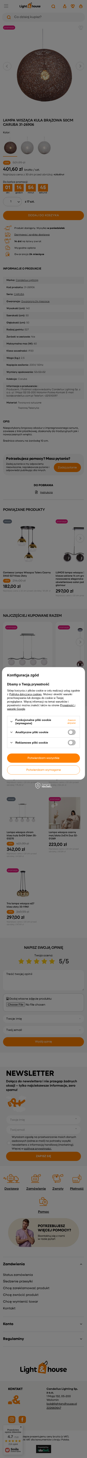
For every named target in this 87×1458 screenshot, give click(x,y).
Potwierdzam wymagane (43, 770)
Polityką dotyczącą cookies (25, 694)
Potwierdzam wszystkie (43, 758)
